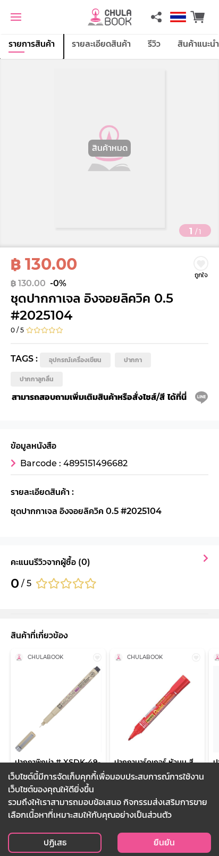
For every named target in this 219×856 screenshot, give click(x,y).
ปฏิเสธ (55, 842)
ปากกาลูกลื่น (37, 379)
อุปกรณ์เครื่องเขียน (75, 360)
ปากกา (133, 360)
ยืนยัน (164, 842)
